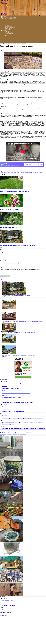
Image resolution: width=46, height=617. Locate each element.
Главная (1, 43)
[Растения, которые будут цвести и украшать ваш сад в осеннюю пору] (11, 515)
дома (16, 432)
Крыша (6, 23)
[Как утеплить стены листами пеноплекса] (11, 528)
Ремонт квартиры (8, 28)
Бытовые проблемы (7, 38)
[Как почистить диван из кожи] (11, 488)
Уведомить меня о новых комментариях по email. (11, 271)
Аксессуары (7, 31)
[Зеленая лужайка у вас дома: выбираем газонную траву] (11, 189)
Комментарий (3, 260)
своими (14, 434)
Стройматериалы (8, 26)
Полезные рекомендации (9, 17)
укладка (6, 168)
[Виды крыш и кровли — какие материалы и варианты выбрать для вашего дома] (9, 354)
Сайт (1, 267)
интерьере (28, 432)
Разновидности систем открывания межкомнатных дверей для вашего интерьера (19, 332)
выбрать (7, 432)
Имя (1, 262)
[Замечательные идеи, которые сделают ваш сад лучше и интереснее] (11, 242)
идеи (22, 432)
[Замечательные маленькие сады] (11, 224)
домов (19, 432)
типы (20, 434)
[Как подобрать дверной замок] (11, 448)
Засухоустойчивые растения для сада (9, 209)
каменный (2, 168)
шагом (9, 168)
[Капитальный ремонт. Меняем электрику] (11, 595)
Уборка (6, 36)
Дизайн (4, 30)
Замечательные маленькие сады (8, 227)
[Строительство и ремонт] (6, 11)
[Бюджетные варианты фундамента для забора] (11, 475)
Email (1, 265)
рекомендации (6, 434)
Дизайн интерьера (8, 32)
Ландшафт (7, 34)
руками (9, 434)
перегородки (40, 432)
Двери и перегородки (9, 19)
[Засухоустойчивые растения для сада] (11, 206)
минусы (35, 432)
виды (1, 432)
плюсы (44, 432)
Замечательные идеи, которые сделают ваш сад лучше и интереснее (17, 245)
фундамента (23, 434)
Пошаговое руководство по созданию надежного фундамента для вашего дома (18, 309)
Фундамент (7, 25)
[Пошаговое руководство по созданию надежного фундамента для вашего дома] (9, 308)
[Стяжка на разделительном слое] (11, 555)
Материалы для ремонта (10, 27)
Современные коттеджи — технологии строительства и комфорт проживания (18, 343)
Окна (6, 21)
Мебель (6, 35)
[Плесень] (11, 541)
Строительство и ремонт (9, 18)
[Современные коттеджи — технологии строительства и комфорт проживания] (9, 342)
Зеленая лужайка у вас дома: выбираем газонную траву (14, 191)
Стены (6, 22)
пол (5, 71)
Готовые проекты (7, 37)
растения (2, 434)
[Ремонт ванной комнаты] (11, 461)
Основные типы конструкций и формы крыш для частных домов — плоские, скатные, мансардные (22, 321)
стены (18, 434)
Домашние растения (9, 33)
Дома (6, 20)
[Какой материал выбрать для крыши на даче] (11, 501)
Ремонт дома (7, 29)
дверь (14, 432)
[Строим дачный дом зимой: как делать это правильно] (11, 568)
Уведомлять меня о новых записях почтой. (10, 273)
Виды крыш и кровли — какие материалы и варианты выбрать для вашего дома (18, 355)
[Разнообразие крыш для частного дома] (11, 581)
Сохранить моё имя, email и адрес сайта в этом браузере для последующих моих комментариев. (20, 269)
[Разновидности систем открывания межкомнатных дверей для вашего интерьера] (9, 331)
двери (11, 432)
